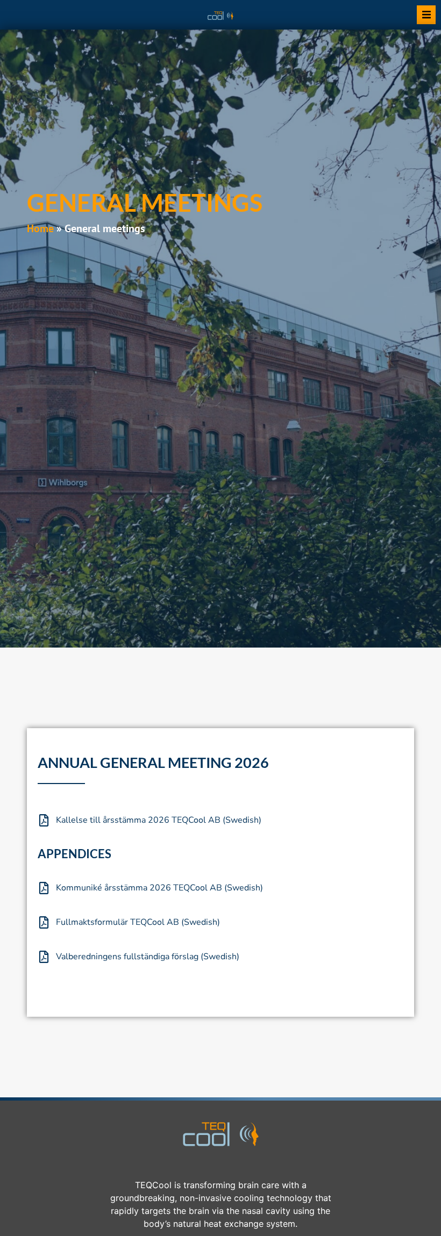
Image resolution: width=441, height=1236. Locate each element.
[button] (426, 14)
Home (40, 228)
